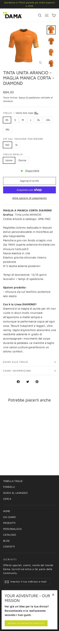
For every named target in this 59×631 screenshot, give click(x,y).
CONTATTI (9, 546)
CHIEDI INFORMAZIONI (17, 371)
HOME (6, 511)
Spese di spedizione (29, 97)
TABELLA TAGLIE (13, 481)
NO (7, 144)
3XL (8, 129)
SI (16, 144)
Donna (22, 160)
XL (38, 120)
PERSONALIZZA (12, 528)
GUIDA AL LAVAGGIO (15, 492)
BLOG (6, 540)
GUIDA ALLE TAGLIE (15, 362)
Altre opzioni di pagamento (29, 198)
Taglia (18, 113)
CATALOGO (9, 534)
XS (7, 120)
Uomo (9, 160)
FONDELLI (9, 486)
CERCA (7, 498)
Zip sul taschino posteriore (23, 139)
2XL (48, 120)
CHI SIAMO (9, 517)
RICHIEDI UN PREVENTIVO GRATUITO (26, 623)
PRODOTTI (9, 522)
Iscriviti (10, 559)
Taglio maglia (13, 154)
